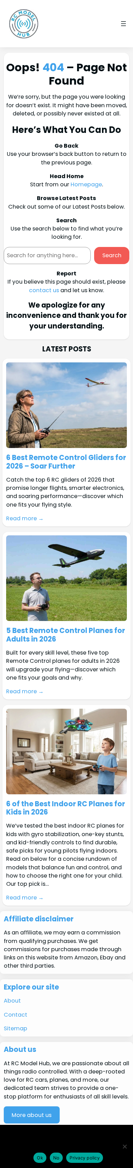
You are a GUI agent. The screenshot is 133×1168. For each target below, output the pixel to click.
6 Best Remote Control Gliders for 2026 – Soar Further (66, 461)
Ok (40, 1157)
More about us (31, 1115)
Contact (15, 1015)
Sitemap (15, 1028)
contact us (44, 290)
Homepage (86, 184)
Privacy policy (85, 1157)
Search (111, 255)
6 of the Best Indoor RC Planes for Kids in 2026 (65, 808)
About (12, 1001)
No (56, 1157)
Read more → (25, 518)
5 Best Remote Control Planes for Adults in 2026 (65, 634)
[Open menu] (123, 24)
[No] (124, 1146)
